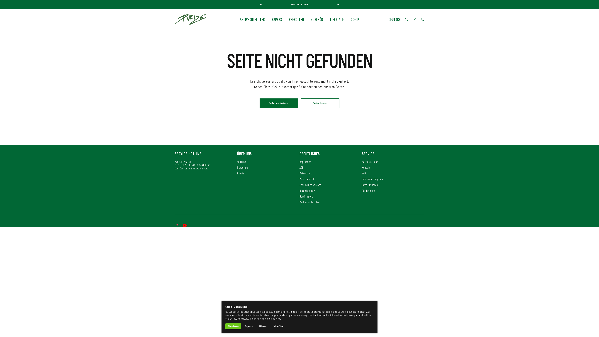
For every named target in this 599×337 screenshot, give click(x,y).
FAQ (364, 173)
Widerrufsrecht (307, 179)
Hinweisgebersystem (373, 179)
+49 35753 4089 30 (201, 165)
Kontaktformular (199, 168)
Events (240, 173)
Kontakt (366, 167)
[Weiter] (337, 4)
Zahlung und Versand (310, 185)
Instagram (242, 167)
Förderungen (368, 190)
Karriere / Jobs (370, 162)
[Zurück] (261, 4)
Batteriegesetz (307, 190)
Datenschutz (306, 173)
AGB (302, 167)
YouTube (241, 162)
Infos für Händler (370, 185)
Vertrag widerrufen (309, 202)
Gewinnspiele (306, 196)
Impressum (305, 162)
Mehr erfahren (278, 326)
